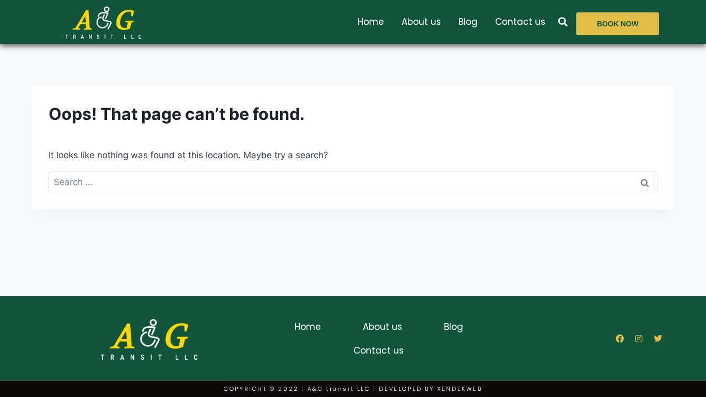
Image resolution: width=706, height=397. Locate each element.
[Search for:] (353, 182)
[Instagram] (639, 338)
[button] (562, 21)
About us (421, 22)
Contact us (520, 22)
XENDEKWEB (459, 389)
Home (371, 22)
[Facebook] (619, 338)
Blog (468, 22)
